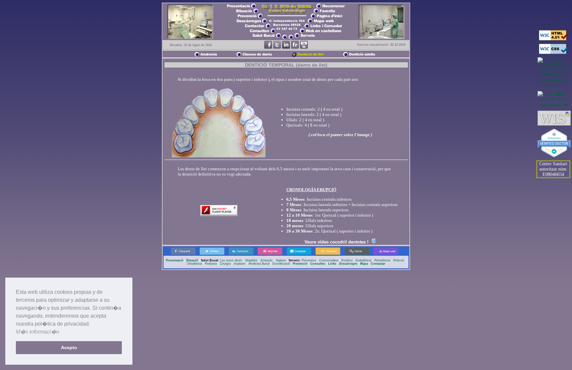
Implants (240, 263)
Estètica (347, 260)
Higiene (281, 260)
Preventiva (309, 260)
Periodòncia (382, 260)
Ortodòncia (194, 263)
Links (332, 263)
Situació (192, 260)
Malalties (251, 260)
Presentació (175, 260)
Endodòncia (363, 260)
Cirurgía (225, 263)
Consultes (317, 263)
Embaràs (266, 260)
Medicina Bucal (259, 263)
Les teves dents (231, 260)
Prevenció (300, 263)
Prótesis (399, 260)
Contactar (378, 263)
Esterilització (281, 263)
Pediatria (211, 263)
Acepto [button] (69, 347)
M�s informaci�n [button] (37, 332)
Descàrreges (348, 263)
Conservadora (328, 260)
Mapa (364, 263)
